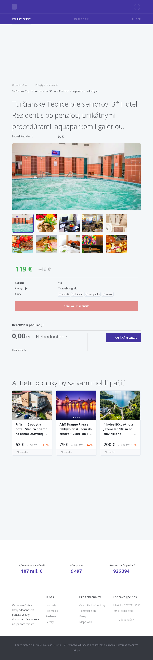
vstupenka (94, 294)
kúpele (78, 294)
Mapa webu (86, 622)
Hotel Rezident (22, 136)
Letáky (50, 622)
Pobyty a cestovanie (46, 85)
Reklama (51, 616)
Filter (136, 19)
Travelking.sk (67, 288)
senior (109, 294)
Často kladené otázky (92, 605)
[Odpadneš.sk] (76, 7)
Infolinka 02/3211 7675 (126, 605)
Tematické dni (87, 611)
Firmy (82, 616)
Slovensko (22, 452)
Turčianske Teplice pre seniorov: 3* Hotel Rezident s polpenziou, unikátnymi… (56, 91)
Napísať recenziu (126, 337)
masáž (65, 294)
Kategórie (81, 19)
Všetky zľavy (21, 19)
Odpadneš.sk (19, 85)
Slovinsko (110, 452)
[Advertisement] (76, 52)
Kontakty (51, 605)
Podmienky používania (103, 645)
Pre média (52, 611)
